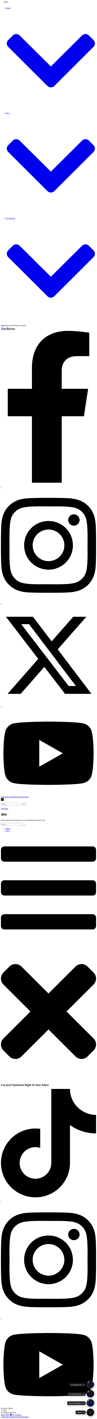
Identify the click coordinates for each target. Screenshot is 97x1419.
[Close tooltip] (83, 1385)
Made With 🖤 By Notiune (11, 1415)
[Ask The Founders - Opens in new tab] (90, 1403)
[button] (48, 2)
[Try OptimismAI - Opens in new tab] (90, 1385)
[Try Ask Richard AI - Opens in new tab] (90, 1394)
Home (3, 325)
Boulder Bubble (7, 1408)
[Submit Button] (24, 804)
